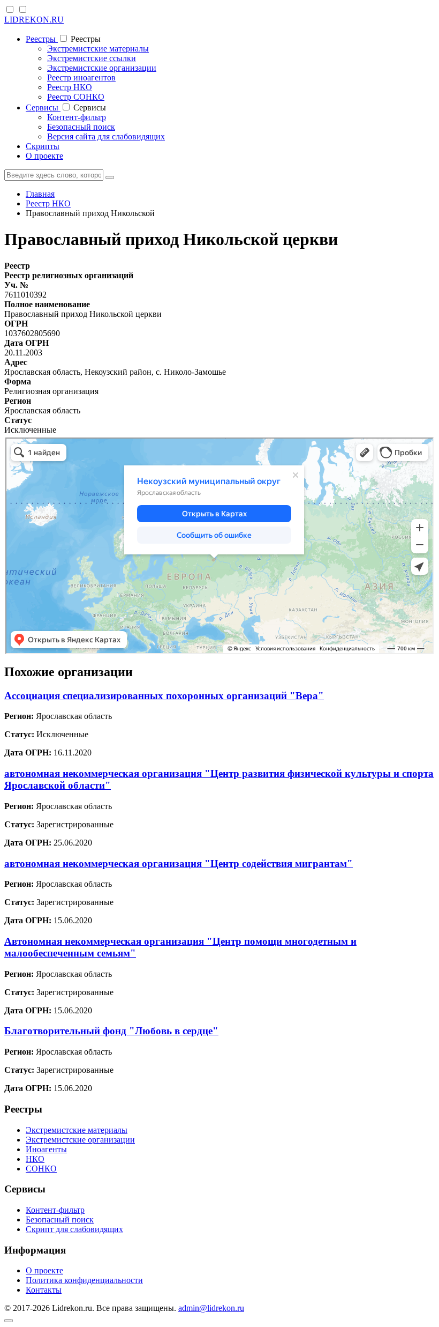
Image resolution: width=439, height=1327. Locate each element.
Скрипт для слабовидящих (74, 1229)
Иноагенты (46, 1149)
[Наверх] (8, 1320)
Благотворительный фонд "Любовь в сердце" (111, 1030)
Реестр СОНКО (75, 96)
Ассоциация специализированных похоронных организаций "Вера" (164, 695)
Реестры (42, 38)
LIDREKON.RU (34, 19)
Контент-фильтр (76, 117)
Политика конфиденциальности (84, 1280)
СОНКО (41, 1168)
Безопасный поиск (81, 126)
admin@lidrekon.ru (211, 1308)
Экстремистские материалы (98, 48)
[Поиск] (109, 177)
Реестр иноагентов (81, 77)
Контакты (44, 1289)
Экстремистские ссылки (91, 58)
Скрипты (42, 146)
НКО (35, 1158)
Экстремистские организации (101, 67)
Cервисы (43, 107)
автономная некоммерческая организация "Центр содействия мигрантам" (178, 863)
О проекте (44, 155)
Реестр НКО (69, 87)
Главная (40, 193)
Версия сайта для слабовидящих (106, 136)
